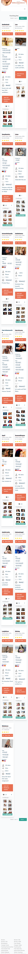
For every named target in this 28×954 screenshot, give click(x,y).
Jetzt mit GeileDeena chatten (20, 295)
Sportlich (5, 66)
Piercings (18, 464)
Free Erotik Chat (5, 949)
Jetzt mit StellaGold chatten (7, 99)
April (3, 435)
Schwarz (8, 184)
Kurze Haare (6, 64)
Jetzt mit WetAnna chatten (6, 787)
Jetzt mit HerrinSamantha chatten (8, 400)
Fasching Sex (17, 947)
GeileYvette (6, 532)
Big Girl (17, 362)
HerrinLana (19, 330)
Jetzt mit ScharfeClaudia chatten (8, 292)
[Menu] (24, 8)
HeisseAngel (19, 532)
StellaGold (5, 24)
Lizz (16, 24)
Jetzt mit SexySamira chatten (7, 198)
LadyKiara (5, 631)
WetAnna (5, 726)
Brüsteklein (4, 943)
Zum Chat (8, 34)
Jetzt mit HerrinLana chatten (20, 398)
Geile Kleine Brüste (19, 950)
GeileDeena (19, 233)
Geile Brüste (4, 950)
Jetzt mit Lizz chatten (20, 74)
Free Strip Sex (18, 949)
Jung (17, 160)
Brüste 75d (4, 941)
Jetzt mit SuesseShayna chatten (21, 497)
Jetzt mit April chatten (7, 490)
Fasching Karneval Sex (7, 947)
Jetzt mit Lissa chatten (21, 188)
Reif (4, 259)
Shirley (17, 631)
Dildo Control (6, 52)
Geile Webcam (5, 952)
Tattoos (4, 68)
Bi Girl (4, 56)
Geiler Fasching (18, 952)
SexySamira (6, 134)
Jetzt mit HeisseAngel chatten (20, 596)
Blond (7, 85)
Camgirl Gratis (5, 945)
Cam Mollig (17, 943)
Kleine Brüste (19, 369)
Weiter (22, 18)
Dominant (5, 360)
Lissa (16, 134)
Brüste (3, 940)
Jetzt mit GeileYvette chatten (7, 591)
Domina (4, 367)
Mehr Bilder (8, 126)
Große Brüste (6, 50)
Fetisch (4, 358)
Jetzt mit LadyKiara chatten (6, 690)
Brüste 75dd (17, 941)
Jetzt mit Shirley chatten (21, 691)
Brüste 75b (17, 940)
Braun (20, 63)
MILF (4, 61)
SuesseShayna (20, 435)
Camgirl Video (18, 945)
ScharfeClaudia (7, 233)
